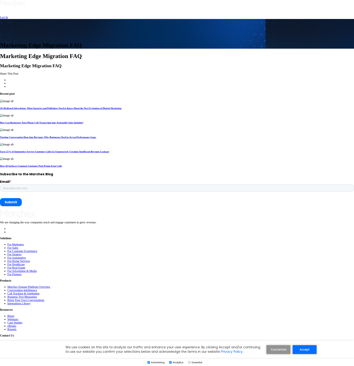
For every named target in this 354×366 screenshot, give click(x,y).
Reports (11, 329)
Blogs (10, 316)
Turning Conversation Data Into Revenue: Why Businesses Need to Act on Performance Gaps (48, 137)
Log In (4, 17)
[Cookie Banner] (177, 352)
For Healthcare (16, 264)
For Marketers (15, 244)
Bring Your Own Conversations (25, 300)
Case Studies (14, 322)
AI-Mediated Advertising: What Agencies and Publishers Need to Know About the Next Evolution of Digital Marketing (61, 108)
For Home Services (18, 261)
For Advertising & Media (22, 271)
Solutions (137, 11)
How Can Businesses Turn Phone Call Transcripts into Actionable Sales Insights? (42, 122)
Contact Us (211, 11)
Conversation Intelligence (22, 290)
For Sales (12, 247)
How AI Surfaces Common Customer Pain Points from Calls (31, 166)
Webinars (12, 319)
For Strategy (14, 254)
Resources (173, 11)
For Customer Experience (22, 251)
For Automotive (16, 257)
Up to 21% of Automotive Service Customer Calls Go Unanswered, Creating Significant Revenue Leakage (54, 151)
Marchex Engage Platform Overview (28, 286)
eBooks (11, 325)
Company (192, 11)
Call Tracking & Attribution (23, 293)
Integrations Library (18, 303)
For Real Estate (16, 267)
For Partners (14, 274)
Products (155, 11)
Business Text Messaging (22, 296)
